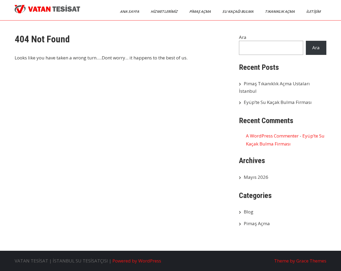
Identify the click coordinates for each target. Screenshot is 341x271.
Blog (248, 212)
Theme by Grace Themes (300, 261)
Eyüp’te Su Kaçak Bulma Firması (278, 102)
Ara (242, 37)
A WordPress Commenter (272, 136)
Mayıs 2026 (256, 177)
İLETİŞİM (314, 11)
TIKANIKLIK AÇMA (280, 11)
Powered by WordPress (136, 261)
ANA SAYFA (130, 11)
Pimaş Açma (257, 223)
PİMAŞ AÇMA (200, 11)
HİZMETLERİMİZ (164, 11)
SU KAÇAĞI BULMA (238, 11)
